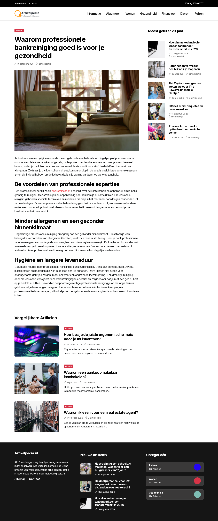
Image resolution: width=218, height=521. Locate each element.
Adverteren (20, 3)
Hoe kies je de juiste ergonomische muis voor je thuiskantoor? (98, 336)
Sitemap (20, 479)
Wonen (130, 13)
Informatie (94, 13)
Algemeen (113, 13)
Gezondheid (148, 13)
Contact (33, 3)
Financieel (168, 13)
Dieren (184, 13)
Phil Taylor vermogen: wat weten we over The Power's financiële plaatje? (186, 88)
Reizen (199, 13)
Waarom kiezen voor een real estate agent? (101, 412)
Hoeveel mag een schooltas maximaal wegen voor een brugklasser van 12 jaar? (113, 467)
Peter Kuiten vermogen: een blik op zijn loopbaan (184, 67)
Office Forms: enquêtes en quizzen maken (186, 107)
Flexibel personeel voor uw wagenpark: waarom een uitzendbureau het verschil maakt (112, 484)
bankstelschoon (61, 191)
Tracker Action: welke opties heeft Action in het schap (185, 129)
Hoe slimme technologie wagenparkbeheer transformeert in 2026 (184, 46)
